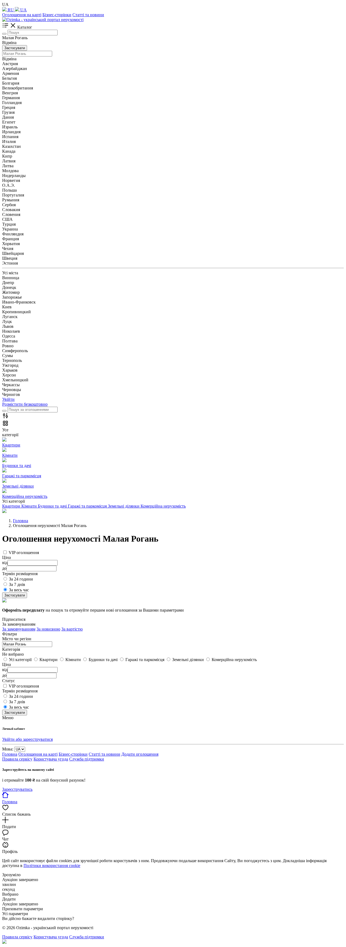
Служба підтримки (86, 759)
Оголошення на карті (21, 14)
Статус (8, 680)
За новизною (48, 629)
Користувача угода (51, 759)
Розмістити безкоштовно (25, 404)
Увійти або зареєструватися (27, 739)
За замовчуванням (18, 629)
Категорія (11, 649)
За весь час (19, 590)
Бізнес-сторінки (56, 14)
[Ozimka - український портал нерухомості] (43, 19)
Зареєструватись (17, 789)
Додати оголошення (139, 754)
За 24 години (21, 579)
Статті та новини (88, 14)
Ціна (6, 664)
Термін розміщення (20, 691)
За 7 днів (17, 584)
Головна (9, 754)
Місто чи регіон (16, 638)
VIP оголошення (24, 552)
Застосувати (14, 48)
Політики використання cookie (52, 865)
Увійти (8, 399)
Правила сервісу (17, 759)
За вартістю (72, 629)
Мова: (7, 749)
